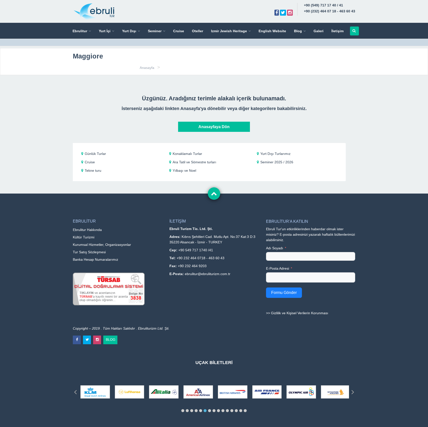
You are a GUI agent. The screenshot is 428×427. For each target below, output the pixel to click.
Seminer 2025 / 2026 (276, 162)
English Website (272, 31)
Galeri (318, 31)
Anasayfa (147, 68)
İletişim (337, 31)
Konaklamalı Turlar (187, 154)
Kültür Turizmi (83, 237)
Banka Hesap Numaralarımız (95, 259)
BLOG (110, 339)
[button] (182, 410)
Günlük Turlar (95, 154)
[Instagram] (290, 13)
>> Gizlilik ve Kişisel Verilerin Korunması (297, 313)
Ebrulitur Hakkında (87, 230)
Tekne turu (93, 170)
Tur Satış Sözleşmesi (89, 252)
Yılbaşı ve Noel (184, 170)
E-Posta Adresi (277, 268)
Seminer (154, 31)
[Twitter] (283, 13)
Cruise (178, 31)
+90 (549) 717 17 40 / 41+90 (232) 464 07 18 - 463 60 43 (329, 8)
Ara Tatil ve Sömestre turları (194, 162)
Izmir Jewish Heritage (229, 31)
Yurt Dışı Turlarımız (275, 154)
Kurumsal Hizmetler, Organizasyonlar (102, 245)
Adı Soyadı (274, 248)
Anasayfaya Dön (214, 127)
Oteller (197, 31)
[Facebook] (276, 13)
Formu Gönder (284, 292)
